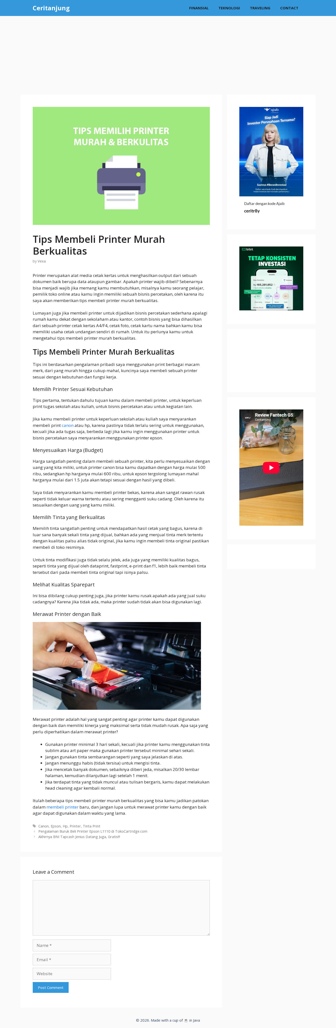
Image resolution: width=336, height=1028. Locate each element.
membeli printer (62, 807)
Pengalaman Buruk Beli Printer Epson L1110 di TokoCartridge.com (92, 831)
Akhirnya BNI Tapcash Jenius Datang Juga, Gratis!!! (79, 836)
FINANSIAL (199, 7)
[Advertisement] (168, 52)
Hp (65, 826)
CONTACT (289, 7)
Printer (75, 826)
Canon (43, 826)
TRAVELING (260, 7)
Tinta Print (91, 826)
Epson (56, 826)
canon (68, 425)
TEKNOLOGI (229, 7)
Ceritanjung (51, 8)
